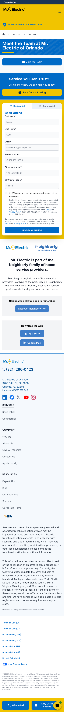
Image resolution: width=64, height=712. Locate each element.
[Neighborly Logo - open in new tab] (10, 2)
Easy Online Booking (34, 92)
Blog (4, 487)
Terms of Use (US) (11, 622)
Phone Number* (12, 154)
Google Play (34, 342)
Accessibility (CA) (11, 652)
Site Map (7, 501)
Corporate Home (11, 507)
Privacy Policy (15, 212)
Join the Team (34, 61)
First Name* (10, 116)
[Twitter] (19, 397)
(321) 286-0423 (19, 369)
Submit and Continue (32, 230)
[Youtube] (26, 397)
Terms (48, 209)
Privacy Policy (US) (11, 634)
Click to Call (18, 705)
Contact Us (8, 456)
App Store (34, 333)
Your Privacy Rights (17, 664)
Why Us (6, 436)
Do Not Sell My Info (11, 658)
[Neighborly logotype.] (47, 248)
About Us (7, 443)
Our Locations (10, 494)
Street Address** (13, 167)
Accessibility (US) (11, 646)
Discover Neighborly (30, 308)
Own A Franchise (11, 449)
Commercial (48, 106)
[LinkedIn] (4, 397)
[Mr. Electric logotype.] (17, 248)
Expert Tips (8, 481)
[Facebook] (12, 397)
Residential (19, 106)
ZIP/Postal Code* (13, 180)
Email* (8, 141)
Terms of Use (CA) (11, 628)
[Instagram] (33, 397)
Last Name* (10, 129)
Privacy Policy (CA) (11, 640)
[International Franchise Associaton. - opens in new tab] (7, 516)
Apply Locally (10, 463)
